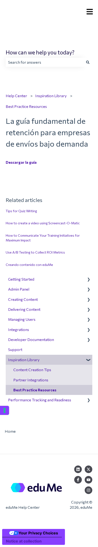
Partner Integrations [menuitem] (30, 380)
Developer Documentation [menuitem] (31, 339)
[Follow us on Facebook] (78, 480)
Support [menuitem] (15, 349)
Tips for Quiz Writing (21, 211)
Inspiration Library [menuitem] (23, 359)
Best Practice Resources (26, 106)
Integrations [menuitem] (18, 329)
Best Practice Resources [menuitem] (34, 390)
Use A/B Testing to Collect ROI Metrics (35, 252)
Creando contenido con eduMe (29, 265)
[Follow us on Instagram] (88, 490)
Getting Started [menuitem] (21, 279)
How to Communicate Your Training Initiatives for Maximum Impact (43, 237)
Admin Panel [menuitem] (18, 289)
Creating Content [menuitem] (23, 299)
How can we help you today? (40, 52)
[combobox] (44, 62)
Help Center (16, 95)
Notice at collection (24, 541)
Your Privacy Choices (38, 533)
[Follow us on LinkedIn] (78, 469)
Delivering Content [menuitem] (24, 309)
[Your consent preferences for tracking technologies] (4, 410)
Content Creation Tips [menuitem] (32, 369)
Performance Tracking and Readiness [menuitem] (39, 400)
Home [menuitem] (10, 431)
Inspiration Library (51, 95)
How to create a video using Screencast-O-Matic (43, 223)
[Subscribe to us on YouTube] (88, 480)
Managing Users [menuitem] (21, 319)
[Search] (87, 62)
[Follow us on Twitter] (88, 469)
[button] (88, 279)
